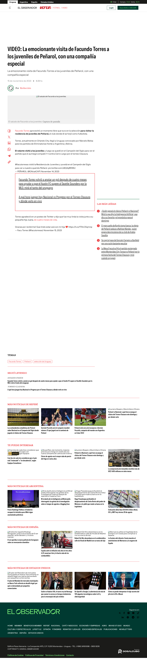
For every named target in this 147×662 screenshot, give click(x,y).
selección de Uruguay (42, 361)
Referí (46, 626)
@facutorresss (21, 164)
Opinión (47, 629)
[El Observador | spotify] (128, 617)
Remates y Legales (71, 629)
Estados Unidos (47, 2)
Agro (104, 626)
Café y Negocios (70, 626)
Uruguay (12, 2)
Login (111, 8)
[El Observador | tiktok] (138, 613)
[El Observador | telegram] (133, 617)
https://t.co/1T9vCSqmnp (80, 227)
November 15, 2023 (53, 230)
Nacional (55, 626)
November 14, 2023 (50, 171)
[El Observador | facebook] (124, 613)
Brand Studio (115, 626)
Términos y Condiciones (54, 655)
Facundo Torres (22, 131)
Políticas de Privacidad (34, 655)
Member (18, 626)
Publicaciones (110, 629)
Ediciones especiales (92, 629)
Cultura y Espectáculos (19, 629)
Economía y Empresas (89, 626)
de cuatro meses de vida (45, 220)
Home (10, 626)
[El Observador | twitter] (120, 613)
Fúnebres (56, 629)
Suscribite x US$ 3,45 (128, 8)
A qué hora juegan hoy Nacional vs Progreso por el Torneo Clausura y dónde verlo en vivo (37, 390)
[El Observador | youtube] (133, 613)
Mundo (126, 626)
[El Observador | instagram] (129, 613)
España (34, 2)
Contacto (70, 655)
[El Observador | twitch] (138, 617)
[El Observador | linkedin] (122, 617)
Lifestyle (36, 629)
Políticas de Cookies (16, 655)
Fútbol (56, 8)
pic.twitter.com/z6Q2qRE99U (62, 168)
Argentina (24, 2)
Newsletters (125, 629)
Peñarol (27, 361)
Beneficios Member (33, 626)
